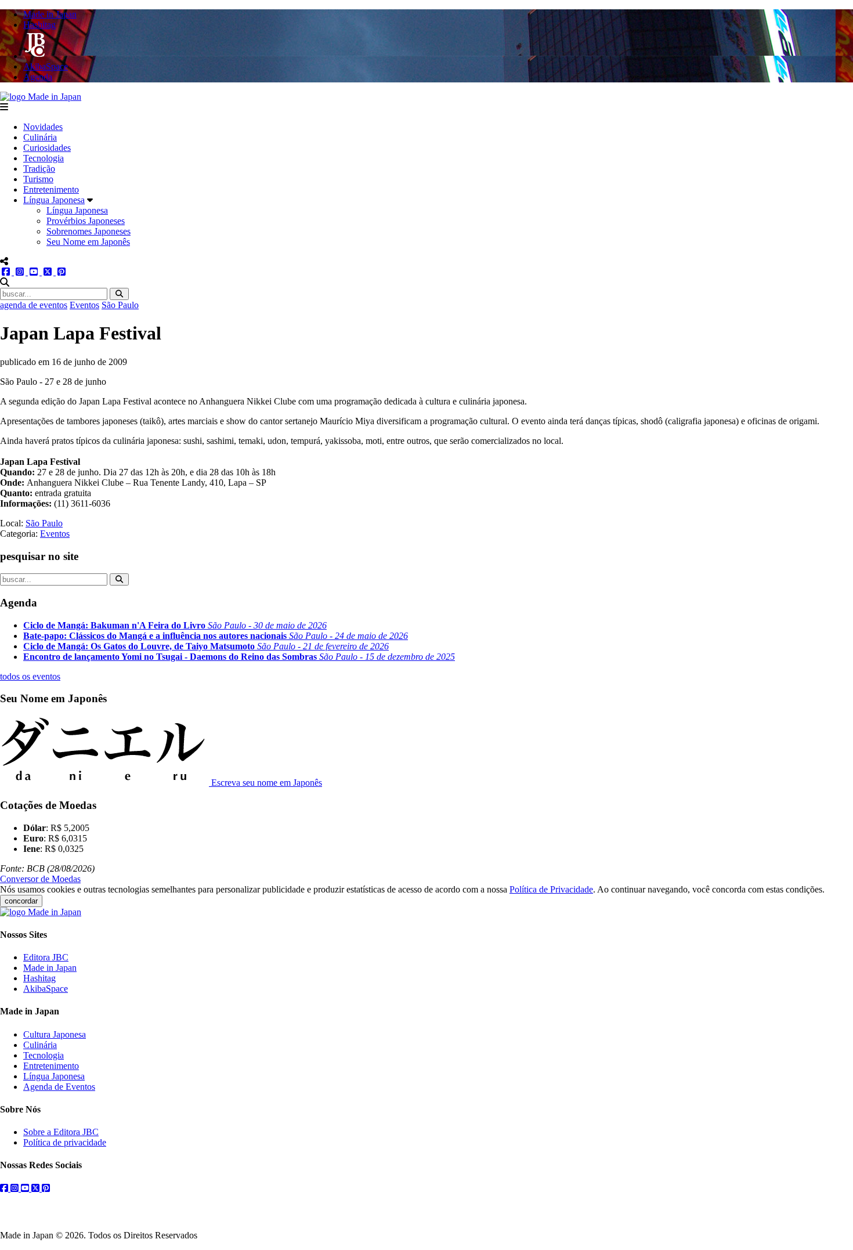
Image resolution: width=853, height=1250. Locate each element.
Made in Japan (50, 968)
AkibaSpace (45, 989)
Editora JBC (45, 957)
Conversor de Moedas (40, 879)
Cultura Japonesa (54, 1034)
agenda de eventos (33, 305)
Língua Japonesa (54, 200)
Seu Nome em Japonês (88, 242)
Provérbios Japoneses (85, 221)
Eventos (84, 305)
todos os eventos (30, 676)
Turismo (38, 179)
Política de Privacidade (551, 889)
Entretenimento (51, 189)
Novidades (43, 127)
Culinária (40, 137)
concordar (21, 901)
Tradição (39, 169)
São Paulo (120, 305)
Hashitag (39, 978)
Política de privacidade (64, 1142)
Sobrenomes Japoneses (88, 231)
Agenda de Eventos (59, 1087)
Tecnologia (43, 158)
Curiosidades (47, 148)
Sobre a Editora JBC (61, 1132)
